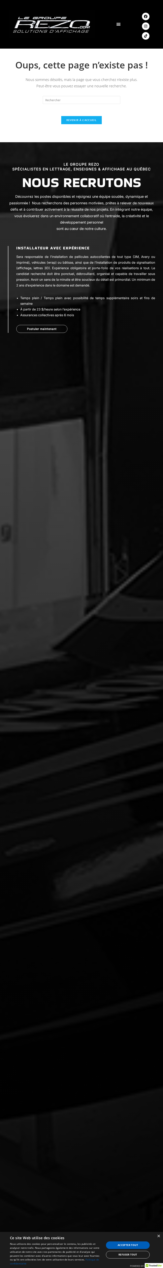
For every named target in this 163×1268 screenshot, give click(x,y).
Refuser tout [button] (127, 1254)
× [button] (158, 1236)
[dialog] (81, 1250)
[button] (118, 24)
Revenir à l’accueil (81, 120)
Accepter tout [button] (128, 1245)
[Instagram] (145, 26)
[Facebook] (145, 16)
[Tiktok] (145, 36)
